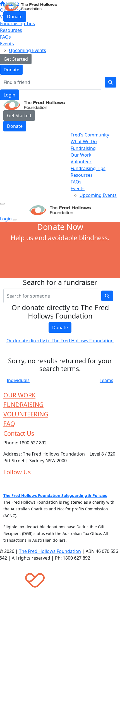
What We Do (84, 141)
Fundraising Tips (88, 168)
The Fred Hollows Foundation (50, 551)
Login (9, 95)
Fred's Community (90, 135)
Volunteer (81, 162)
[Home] (30, 6)
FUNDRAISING (23, 404)
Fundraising (83, 148)
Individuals (18, 380)
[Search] (110, 82)
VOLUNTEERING (25, 414)
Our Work (81, 155)
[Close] (15, 220)
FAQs (5, 37)
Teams (106, 380)
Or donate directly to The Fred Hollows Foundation (60, 341)
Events (7, 44)
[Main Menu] (2, 203)
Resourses (11, 30)
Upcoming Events (27, 50)
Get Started (16, 59)
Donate (11, 70)
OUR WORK (19, 395)
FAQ (9, 423)
